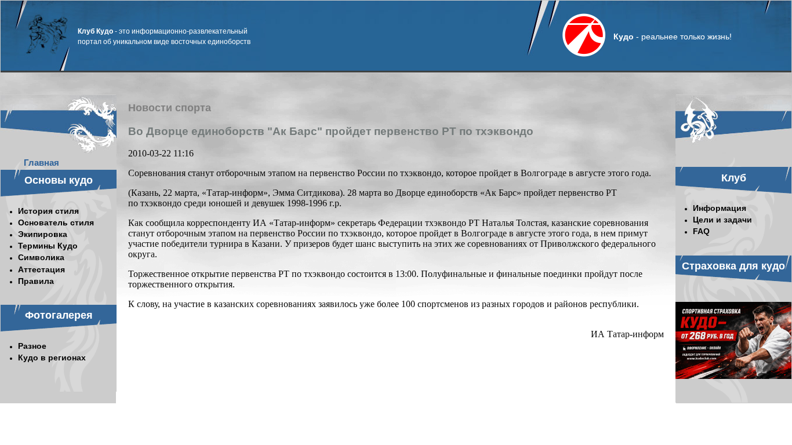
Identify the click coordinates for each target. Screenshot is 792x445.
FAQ (701, 231)
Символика (41, 257)
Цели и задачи (722, 219)
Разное (32, 346)
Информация (719, 208)
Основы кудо (58, 180)
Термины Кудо (48, 245)
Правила (36, 281)
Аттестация (41, 269)
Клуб (733, 178)
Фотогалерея (59, 315)
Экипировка (42, 234)
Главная (41, 162)
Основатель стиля (56, 222)
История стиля (48, 211)
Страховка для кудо (733, 266)
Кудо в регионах (52, 357)
